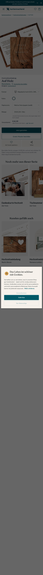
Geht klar (21, 297)
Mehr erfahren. (29, 288)
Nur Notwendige (21, 303)
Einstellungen (21, 293)
